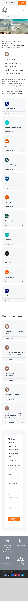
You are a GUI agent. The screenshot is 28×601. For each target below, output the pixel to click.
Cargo (10, 494)
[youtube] (12, 2)
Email (10, 474)
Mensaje (10, 503)
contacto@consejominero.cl (10, 563)
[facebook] (4, 2)
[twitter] (6, 2)
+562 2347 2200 (20, 545)
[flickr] (9, 2)
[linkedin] (17, 2)
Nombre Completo (14, 465)
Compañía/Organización (15, 484)
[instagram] (14, 2)
